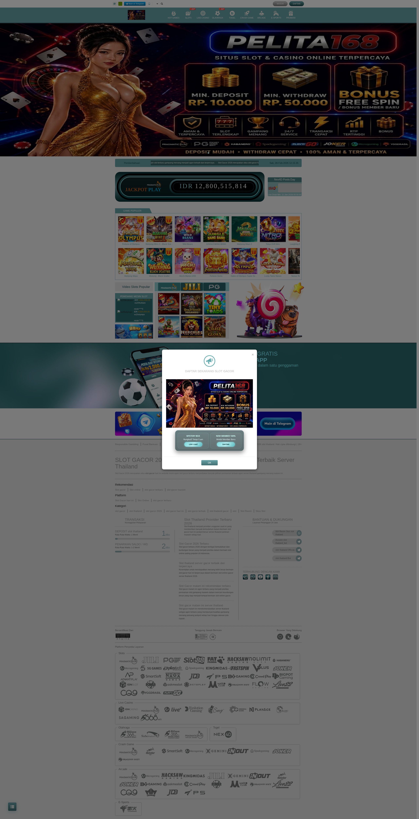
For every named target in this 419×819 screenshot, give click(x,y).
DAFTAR (225, 444)
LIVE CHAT (193, 444)
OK (209, 462)
